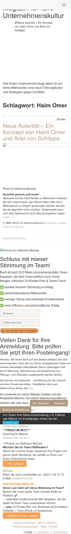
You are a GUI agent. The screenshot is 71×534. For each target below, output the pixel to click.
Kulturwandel (16, 226)
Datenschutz (60, 532)
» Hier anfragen (14, 464)
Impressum (42, 532)
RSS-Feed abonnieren (14, 238)
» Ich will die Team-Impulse (21, 515)
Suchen (61, 119)
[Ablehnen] (32, 410)
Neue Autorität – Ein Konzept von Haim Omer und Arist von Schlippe (34, 131)
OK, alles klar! (40, 403)
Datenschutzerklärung (15, 409)
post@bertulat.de (22, 478)
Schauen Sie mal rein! (16, 438)
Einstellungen (11, 422)
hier (30, 388)
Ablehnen (59, 403)
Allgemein (51, 222)
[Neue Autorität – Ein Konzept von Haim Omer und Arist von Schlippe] (35, 165)
